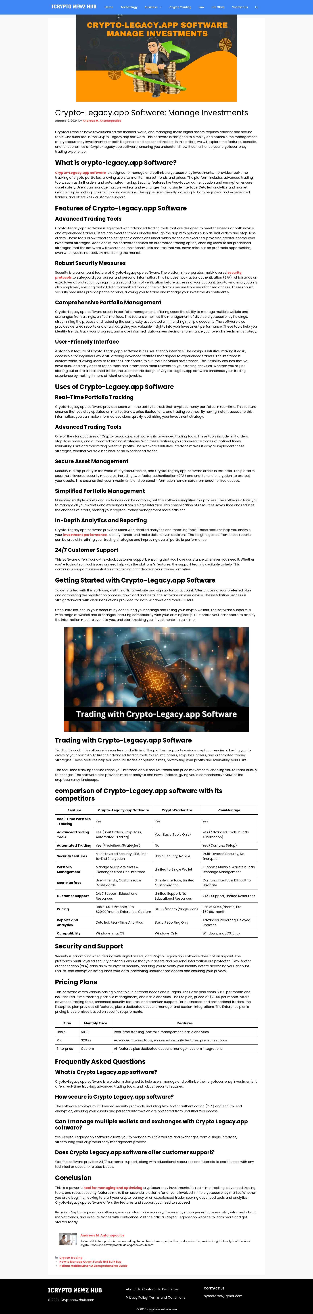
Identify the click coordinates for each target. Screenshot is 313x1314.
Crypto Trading (180, 7)
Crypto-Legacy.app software (80, 172)
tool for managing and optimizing (113, 1187)
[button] (257, 7)
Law (201, 7)
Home (109, 7)
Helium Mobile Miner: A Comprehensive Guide (93, 1266)
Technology (128, 7)
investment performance (85, 534)
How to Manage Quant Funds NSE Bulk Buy (90, 1262)
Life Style (218, 7)
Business (151, 7)
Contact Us (240, 7)
